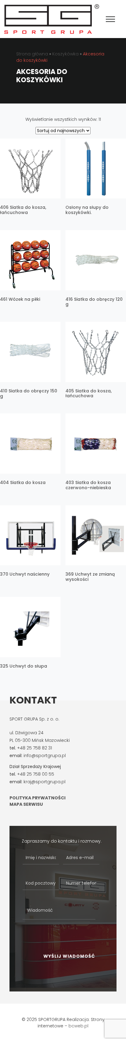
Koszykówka (65, 54)
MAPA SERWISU (26, 804)
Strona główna (32, 54)
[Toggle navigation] (110, 19)
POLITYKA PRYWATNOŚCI (37, 798)
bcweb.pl (78, 1026)
